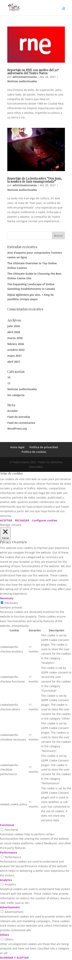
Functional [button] (7, 825)
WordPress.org (17, 428)
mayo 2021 (14, 355)
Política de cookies (34, 452)
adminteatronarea (24, 77)
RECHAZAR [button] (22, 520)
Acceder (12, 411)
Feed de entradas (18, 417)
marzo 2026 (15, 338)
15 (8, 377)
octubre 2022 (16, 350)
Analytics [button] (6, 880)
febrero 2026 (15, 344)
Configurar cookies (44, 520)
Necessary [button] (6, 598)
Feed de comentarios (21, 423)
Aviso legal (17, 447)
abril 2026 (13, 332)
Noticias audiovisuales (22, 81)
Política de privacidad (43, 447)
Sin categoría (15, 395)
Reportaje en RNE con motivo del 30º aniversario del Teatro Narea (33, 71)
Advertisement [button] (10, 907)
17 (8, 383)
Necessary (11, 603)
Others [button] (4, 935)
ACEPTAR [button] (6, 520)
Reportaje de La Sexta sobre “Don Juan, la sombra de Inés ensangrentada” (34, 179)
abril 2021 (13, 361)
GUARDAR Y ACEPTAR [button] (14, 957)
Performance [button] (8, 852)
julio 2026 (13, 326)
